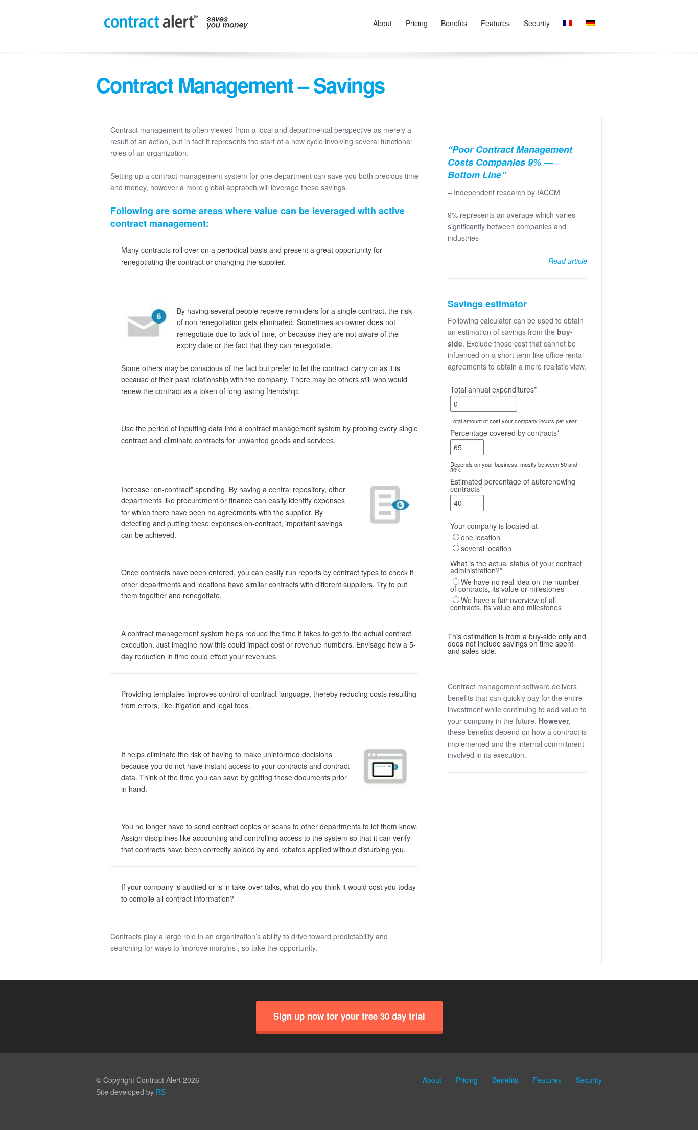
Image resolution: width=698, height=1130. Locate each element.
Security (537, 23)
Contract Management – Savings (240, 84)
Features (495, 23)
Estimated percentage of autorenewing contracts (512, 485)
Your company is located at (494, 526)
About (382, 23)
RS (161, 1092)
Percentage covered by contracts (505, 433)
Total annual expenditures (493, 389)
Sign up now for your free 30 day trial (349, 1016)
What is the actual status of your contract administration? (516, 566)
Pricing (417, 23)
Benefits (454, 23)
